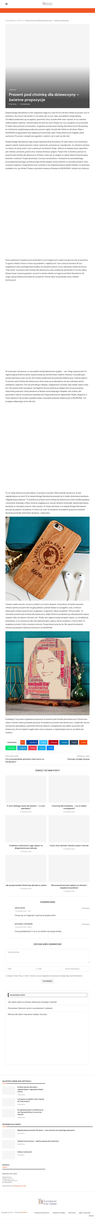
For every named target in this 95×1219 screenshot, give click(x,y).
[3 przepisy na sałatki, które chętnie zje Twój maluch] (8, 1102)
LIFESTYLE (20, 21)
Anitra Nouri (20, 908)
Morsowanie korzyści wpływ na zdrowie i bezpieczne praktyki (69, 886)
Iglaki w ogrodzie (84, 1213)
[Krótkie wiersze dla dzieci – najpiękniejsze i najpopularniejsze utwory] (8, 1090)
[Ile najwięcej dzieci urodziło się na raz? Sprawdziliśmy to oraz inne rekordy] (8, 1113)
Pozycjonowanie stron (41, 1213)
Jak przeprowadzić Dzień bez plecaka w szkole (26, 885)
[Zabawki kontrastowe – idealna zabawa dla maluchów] (8, 1144)
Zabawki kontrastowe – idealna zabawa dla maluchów (38, 1141)
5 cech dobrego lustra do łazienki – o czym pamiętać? (26, 807)
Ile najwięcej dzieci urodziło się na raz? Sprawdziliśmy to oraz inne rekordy (30, 1112)
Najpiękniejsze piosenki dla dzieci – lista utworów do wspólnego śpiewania (45, 1130)
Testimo (24, 1212)
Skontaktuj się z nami (19, 1186)
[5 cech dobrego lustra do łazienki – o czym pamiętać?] (25, 789)
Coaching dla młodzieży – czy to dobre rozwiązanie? (69, 807)
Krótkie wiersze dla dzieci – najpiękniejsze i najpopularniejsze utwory (30, 1089)
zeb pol (91, 1216)
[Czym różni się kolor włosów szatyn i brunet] (69, 828)
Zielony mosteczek (24, 1152)
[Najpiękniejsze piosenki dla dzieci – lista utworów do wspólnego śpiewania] (8, 1133)
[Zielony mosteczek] (8, 1155)
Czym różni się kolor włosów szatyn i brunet (69, 845)
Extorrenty (72, 1213)
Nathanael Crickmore (24, 924)
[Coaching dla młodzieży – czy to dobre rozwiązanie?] (69, 789)
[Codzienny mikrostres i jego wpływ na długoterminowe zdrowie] (25, 828)
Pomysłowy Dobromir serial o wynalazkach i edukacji (30, 1008)
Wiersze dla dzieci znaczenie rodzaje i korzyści (27, 1014)
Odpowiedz (86, 908)
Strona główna (10, 21)
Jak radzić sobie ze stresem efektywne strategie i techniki (32, 1002)
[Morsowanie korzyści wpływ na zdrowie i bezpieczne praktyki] (69, 868)
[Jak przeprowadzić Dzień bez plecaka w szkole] (25, 868)
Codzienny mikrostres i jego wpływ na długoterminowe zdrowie (26, 846)
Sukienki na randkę (59, 1213)
